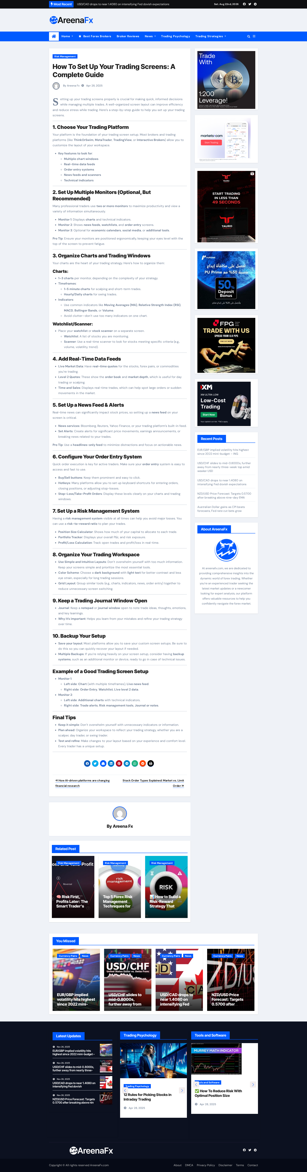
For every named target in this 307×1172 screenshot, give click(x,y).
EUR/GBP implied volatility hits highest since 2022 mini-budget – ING (223, 452)
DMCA (189, 1165)
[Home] (54, 36)
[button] (254, 36)
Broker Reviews (128, 36)
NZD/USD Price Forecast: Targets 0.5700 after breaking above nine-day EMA (224, 495)
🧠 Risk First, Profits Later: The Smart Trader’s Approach (72, 903)
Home (66, 36)
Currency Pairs (68, 955)
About (178, 1165)
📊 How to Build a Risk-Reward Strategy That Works (165, 903)
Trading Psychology (175, 36)
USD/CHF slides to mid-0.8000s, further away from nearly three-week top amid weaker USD (224, 467)
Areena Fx (123, 826)
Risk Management (65, 56)
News (149, 36)
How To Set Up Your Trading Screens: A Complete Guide (114, 70)
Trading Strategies (209, 36)
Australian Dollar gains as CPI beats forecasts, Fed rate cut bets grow (221, 509)
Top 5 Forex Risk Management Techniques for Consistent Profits (119, 903)
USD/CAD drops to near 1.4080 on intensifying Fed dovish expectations (221, 482)
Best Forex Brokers (97, 36)
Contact (252, 1165)
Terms (240, 1165)
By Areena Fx (71, 85)
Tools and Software (207, 1086)
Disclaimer (225, 1165)
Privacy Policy (206, 1165)
